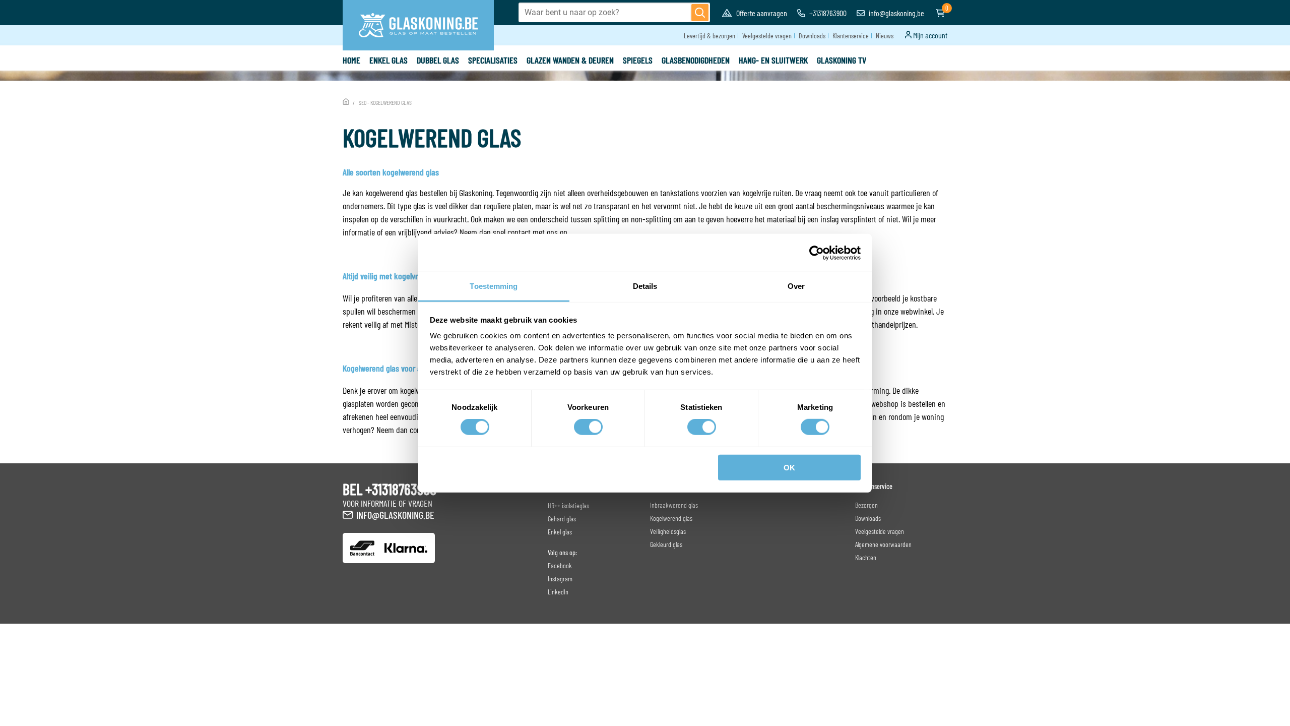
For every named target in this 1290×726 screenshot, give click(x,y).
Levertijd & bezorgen (709, 35)
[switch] (588, 427)
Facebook (560, 565)
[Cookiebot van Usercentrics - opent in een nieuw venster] (816, 252)
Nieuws (884, 35)
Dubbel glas (438, 60)
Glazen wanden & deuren (570, 60)
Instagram (560, 578)
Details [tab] (645, 286)
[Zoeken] (699, 12)
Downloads (812, 35)
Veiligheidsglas (668, 531)
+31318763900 (827, 13)
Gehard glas (562, 518)
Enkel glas (388, 60)
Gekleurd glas (666, 544)
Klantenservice (850, 35)
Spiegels (638, 60)
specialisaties (493, 60)
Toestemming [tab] (494, 286)
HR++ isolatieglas (568, 505)
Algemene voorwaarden (883, 544)
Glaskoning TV (841, 60)
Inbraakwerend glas (674, 505)
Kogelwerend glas (671, 518)
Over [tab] (796, 286)
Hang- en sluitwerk (773, 60)
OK (789, 467)
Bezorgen (866, 505)
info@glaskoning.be (895, 13)
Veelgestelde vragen (767, 35)
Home (351, 60)
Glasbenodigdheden (696, 60)
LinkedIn (558, 591)
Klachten (865, 557)
